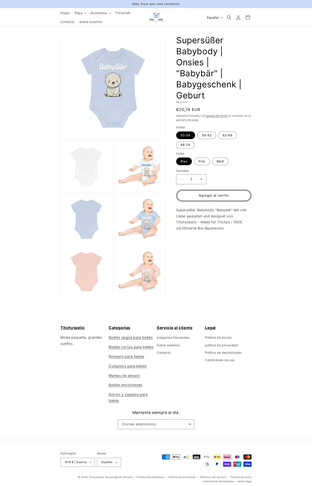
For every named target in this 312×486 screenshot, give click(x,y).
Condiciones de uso (220, 360)
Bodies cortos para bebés (131, 347)
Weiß (220, 161)
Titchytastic (96, 477)
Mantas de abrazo (124, 375)
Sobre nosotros (168, 345)
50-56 (186, 135)
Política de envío (241, 477)
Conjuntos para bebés (128, 366)
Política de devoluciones (223, 352)
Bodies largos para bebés (131, 337)
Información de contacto (218, 481)
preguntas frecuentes (173, 337)
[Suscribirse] (189, 424)
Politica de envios (218, 337)
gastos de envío (217, 115)
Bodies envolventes (125, 385)
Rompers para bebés (126, 356)
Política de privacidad (182, 477)
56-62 (207, 135)
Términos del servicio (213, 477)
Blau (184, 161)
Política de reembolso (150, 477)
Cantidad (182, 170)
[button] (80, 12)
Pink (202, 161)
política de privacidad (221, 345)
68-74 (185, 145)
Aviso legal (245, 481)
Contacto (164, 352)
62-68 (227, 135)
